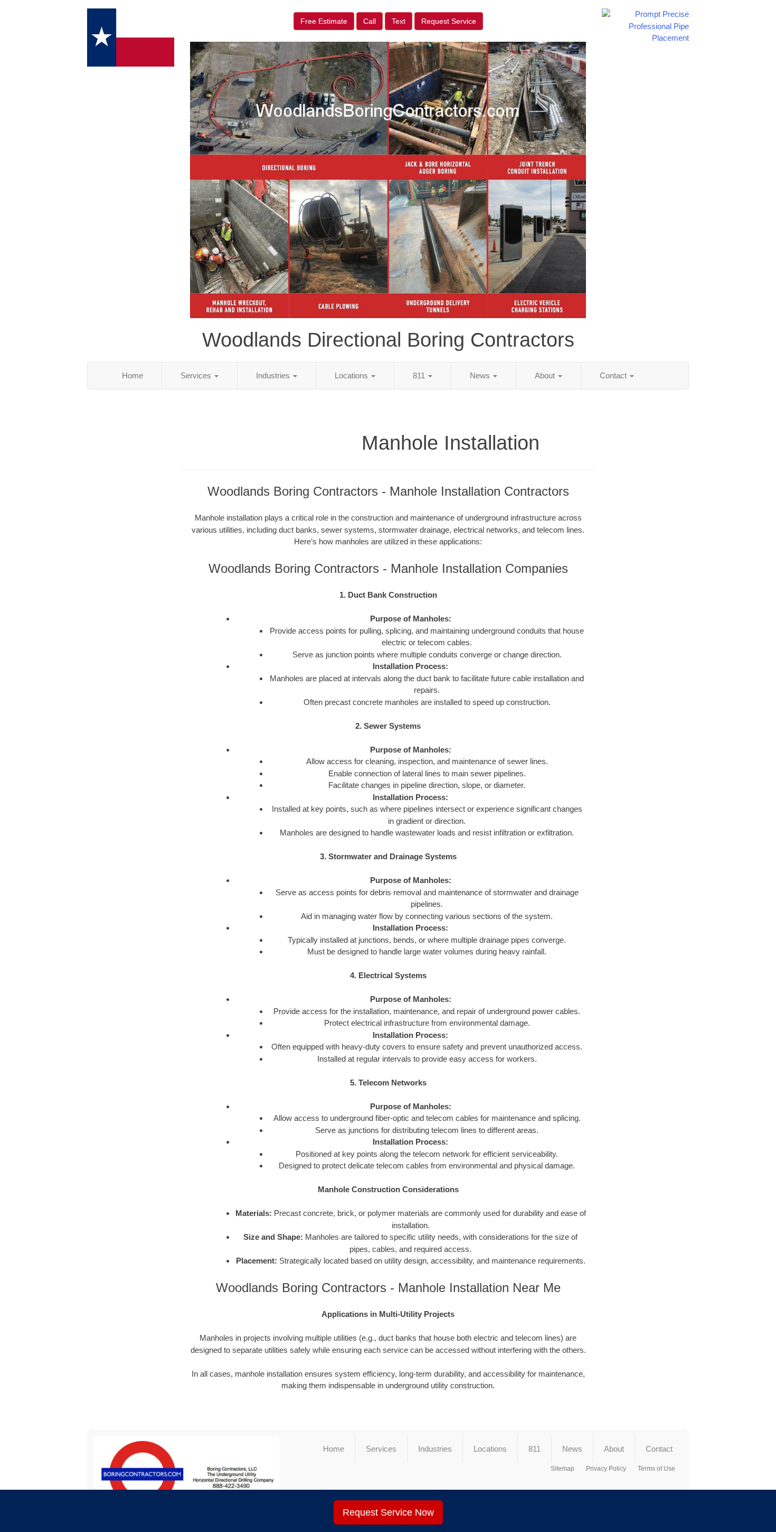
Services (197, 375)
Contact (614, 375)
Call (369, 21)
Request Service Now (388, 1512)
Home (132, 375)
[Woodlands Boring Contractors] (186, 1474)
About (546, 375)
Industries (274, 375)
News (481, 375)
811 (420, 375)
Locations (352, 375)
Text (398, 21)
